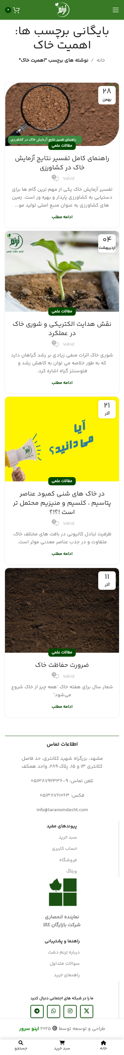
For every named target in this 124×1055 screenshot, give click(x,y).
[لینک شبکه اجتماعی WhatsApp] (53, 1011)
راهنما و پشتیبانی (62, 941)
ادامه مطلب (62, 217)
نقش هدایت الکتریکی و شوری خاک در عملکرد (62, 329)
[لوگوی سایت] (62, 10)
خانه (101, 60)
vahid (68, 179)
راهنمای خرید (67, 975)
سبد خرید (68, 837)
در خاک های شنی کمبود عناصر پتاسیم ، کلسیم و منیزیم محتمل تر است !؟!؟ (62, 503)
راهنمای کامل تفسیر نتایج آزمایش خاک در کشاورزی (62, 163)
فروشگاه (68, 860)
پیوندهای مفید (62, 826)
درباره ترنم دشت (64, 952)
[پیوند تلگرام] (37, 1011)
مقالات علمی (62, 146)
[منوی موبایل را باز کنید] (115, 9)
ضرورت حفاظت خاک (62, 665)
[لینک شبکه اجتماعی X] (86, 1011)
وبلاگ (71, 871)
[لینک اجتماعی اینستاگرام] (70, 1011)
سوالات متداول (65, 963)
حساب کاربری (64, 848)
